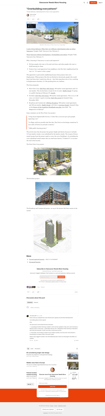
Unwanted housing (34, 262)
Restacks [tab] (36, 302)
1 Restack (42, 287)
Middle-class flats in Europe (35, 363)
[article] (52, 355)
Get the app (59, 409)
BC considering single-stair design (37, 353)
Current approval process (36, 259)
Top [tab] (28, 348)
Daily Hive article (56, 98)
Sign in (100, 2)
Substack (45, 413)
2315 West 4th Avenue (42, 96)
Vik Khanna (32, 315)
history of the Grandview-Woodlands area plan (47, 107)
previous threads (64, 105)
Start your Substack (49, 409)
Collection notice (62, 405)
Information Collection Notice (52, 391)
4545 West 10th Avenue (47, 89)
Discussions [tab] (37, 348)
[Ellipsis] (78, 316)
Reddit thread (67, 91)
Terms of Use (59, 389)
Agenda (53, 93)
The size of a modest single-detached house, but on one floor (41, 364)
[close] (66, 368)
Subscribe (93, 2)
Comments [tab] (29, 302)
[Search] (84, 2)
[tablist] (32, 302)
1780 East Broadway (52, 103)
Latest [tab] (31, 348)
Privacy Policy (63, 391)
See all (29, 384)
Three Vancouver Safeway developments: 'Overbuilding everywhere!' (47, 55)
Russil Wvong (33, 14)
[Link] (24, 256)
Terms (55, 405)
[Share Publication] (87, 2)
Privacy (51, 405)
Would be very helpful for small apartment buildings (39, 354)
